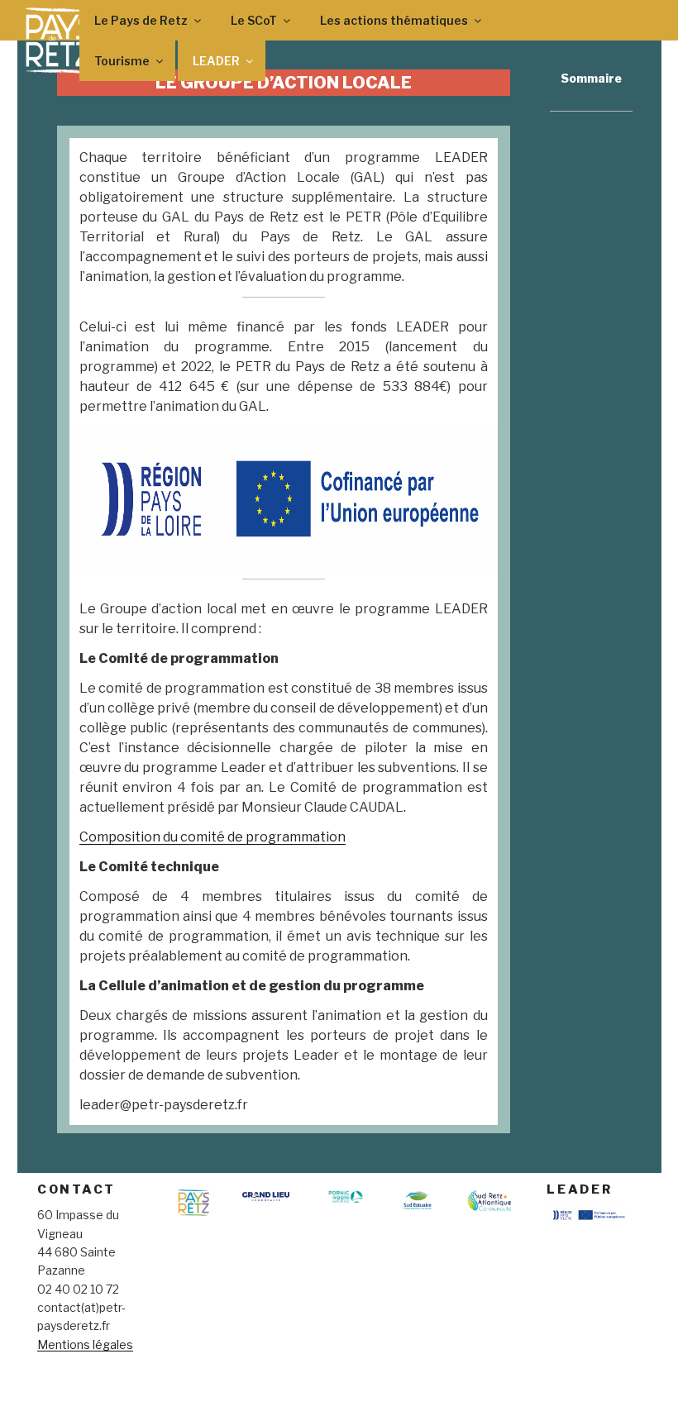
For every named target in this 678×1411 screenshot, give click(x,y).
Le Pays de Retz (141, 20)
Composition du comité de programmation (212, 837)
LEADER (216, 61)
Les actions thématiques (394, 20)
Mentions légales (85, 1344)
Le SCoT (254, 20)
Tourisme (122, 61)
